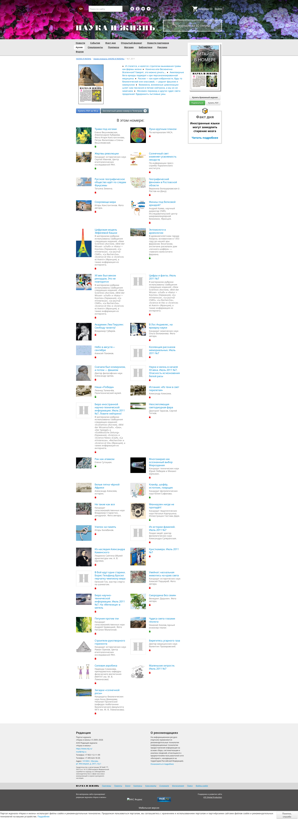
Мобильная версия (149, 807)
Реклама (162, 47)
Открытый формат (131, 42)
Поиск (190, 785)
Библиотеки (145, 47)
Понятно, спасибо (287, 815)
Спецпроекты (95, 47)
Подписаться (197, 102)
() (205, 8)
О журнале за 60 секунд (192, 25)
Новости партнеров (158, 42)
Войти (218, 8)
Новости (80, 42)
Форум (80, 51)
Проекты (118, 785)
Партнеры (106, 785)
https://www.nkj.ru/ (84, 748)
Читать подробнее (205, 137)
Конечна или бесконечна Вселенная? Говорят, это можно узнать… (147, 71)
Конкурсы (137, 785)
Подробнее (44, 816)
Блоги (127, 785)
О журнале (164, 785)
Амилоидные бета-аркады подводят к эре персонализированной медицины (153, 75)
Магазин (129, 47)
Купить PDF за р (88, 110)
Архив (79, 47)
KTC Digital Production (212, 797)
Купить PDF (213, 102)
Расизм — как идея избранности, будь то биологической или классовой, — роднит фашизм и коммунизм (152, 81)
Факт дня (110, 42)
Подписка (113, 47)
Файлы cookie (202, 785)
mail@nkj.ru (81, 751)
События (95, 42)
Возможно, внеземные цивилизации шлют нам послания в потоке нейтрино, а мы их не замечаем (150, 87)
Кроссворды (150, 785)
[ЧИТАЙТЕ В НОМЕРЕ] (204, 36)
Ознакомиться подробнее (162, 764)
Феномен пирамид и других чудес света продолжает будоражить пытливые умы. (151, 92)
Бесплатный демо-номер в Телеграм (123, 110)
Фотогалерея (178, 785)
